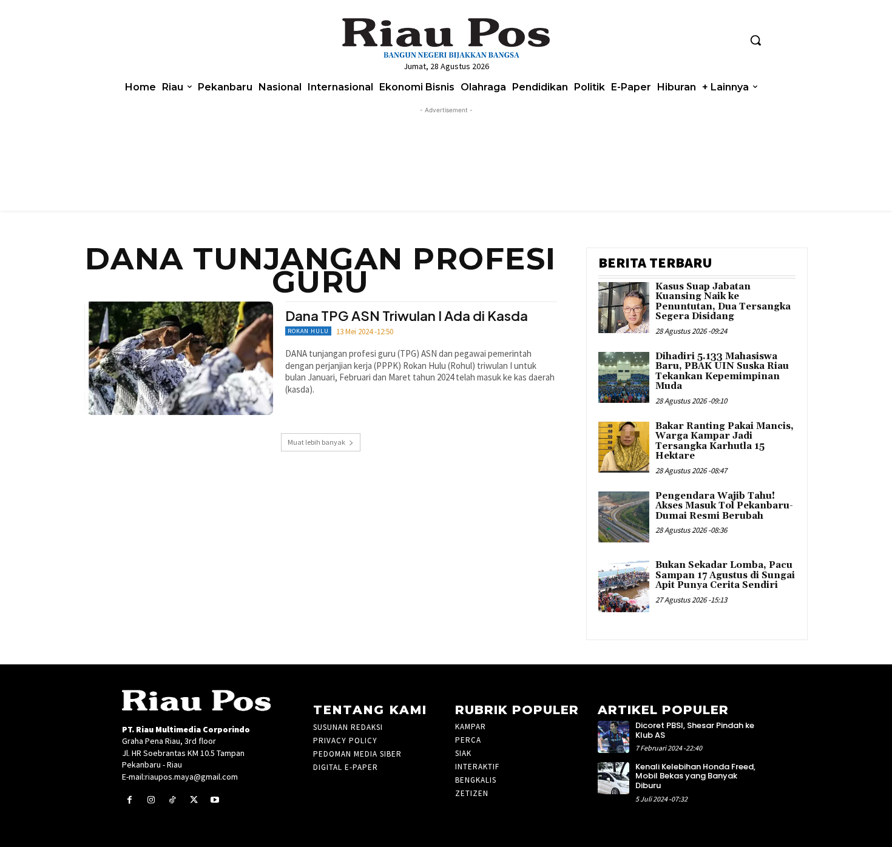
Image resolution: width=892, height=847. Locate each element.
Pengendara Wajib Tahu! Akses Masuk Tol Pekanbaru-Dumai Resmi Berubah (724, 506)
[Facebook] (129, 800)
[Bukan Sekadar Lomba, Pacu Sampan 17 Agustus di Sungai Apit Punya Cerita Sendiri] (624, 586)
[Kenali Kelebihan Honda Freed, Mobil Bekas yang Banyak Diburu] (614, 778)
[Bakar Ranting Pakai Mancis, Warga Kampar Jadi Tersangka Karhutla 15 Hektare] (624, 447)
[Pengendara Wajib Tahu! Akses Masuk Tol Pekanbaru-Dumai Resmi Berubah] (624, 517)
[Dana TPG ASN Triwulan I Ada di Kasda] (178, 358)
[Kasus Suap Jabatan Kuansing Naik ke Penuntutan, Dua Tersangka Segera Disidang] (624, 308)
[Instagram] (150, 800)
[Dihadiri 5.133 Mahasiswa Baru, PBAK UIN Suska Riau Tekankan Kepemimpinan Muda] (624, 377)
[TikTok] (172, 800)
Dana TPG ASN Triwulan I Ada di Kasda (406, 315)
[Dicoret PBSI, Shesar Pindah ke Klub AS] (614, 737)
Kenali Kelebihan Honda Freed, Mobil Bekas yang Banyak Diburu (695, 776)
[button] (755, 40)
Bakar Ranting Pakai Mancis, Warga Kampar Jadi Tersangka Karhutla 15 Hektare (724, 441)
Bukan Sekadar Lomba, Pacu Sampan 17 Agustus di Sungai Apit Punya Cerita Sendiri (725, 575)
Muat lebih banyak (316, 442)
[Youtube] (215, 800)
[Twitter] (193, 800)
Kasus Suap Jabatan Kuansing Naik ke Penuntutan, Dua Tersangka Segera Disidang (723, 302)
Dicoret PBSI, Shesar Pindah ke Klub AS (694, 730)
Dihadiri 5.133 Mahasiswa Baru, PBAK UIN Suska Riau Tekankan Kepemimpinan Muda (722, 372)
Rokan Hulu (308, 331)
